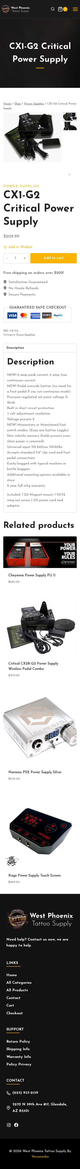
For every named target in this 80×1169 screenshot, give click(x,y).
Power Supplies (21, 186)
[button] (70, 126)
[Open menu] (75, 9)
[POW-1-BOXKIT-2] (32, 137)
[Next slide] (69, 174)
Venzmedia (40, 1156)
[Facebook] (16, 1125)
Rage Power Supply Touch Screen (34, 875)
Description (15, 348)
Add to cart (54, 258)
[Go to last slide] (69, 114)
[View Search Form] (53, 9)
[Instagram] (8, 1125)
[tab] (40, 348)
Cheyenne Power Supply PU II (32, 575)
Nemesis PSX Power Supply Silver (35, 772)
